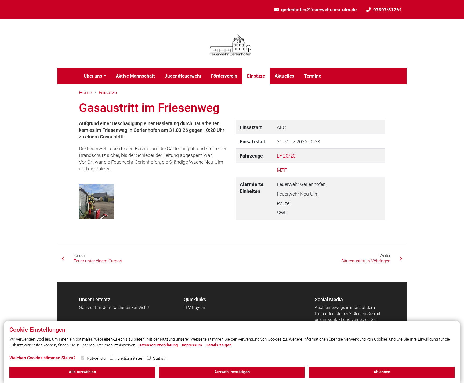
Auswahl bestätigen (232, 372)
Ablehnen (382, 372)
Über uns (93, 76)
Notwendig (96, 358)
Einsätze (256, 76)
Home (85, 92)
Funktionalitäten (129, 358)
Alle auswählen (82, 372)
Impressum (192, 345)
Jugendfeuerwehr (183, 76)
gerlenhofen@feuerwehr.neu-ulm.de (319, 9)
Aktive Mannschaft (135, 76)
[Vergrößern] (96, 201)
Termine (312, 76)
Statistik (160, 358)
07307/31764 (387, 9)
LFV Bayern (194, 307)
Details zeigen (218, 345)
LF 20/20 (286, 156)
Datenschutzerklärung (158, 345)
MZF (282, 170)
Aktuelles (284, 76)
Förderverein (224, 76)
